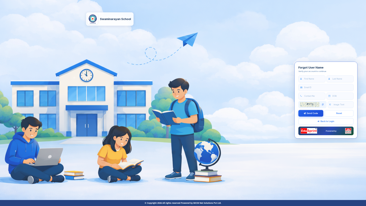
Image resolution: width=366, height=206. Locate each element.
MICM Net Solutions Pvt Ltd (207, 203)
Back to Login (327, 121)
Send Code (312, 113)
